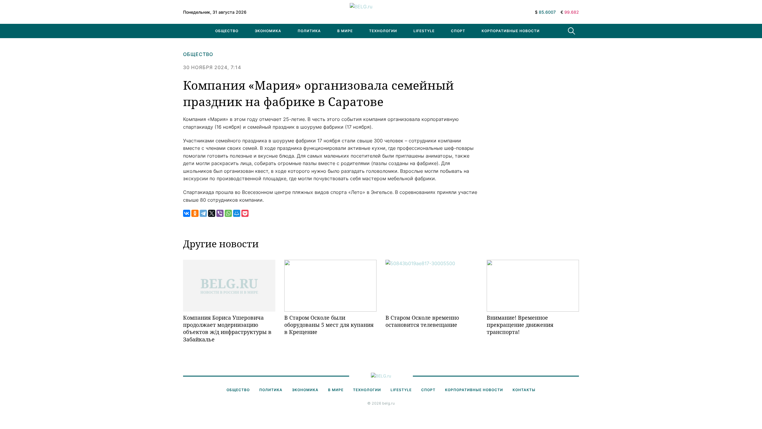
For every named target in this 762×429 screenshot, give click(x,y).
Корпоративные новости (511, 31)
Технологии (383, 31)
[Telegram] (203, 213)
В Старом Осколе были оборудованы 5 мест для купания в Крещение (329, 325)
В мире (345, 31)
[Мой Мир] (236, 213)
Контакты (524, 390)
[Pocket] (245, 213)
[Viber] (220, 213)
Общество (226, 31)
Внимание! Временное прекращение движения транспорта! (520, 325)
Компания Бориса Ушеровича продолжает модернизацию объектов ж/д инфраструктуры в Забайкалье (227, 328)
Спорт (458, 31)
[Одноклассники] (195, 213)
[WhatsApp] (228, 213)
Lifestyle (424, 31)
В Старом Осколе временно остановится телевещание (422, 321)
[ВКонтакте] (186, 213)
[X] (211, 213)
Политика (309, 31)
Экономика (268, 31)
